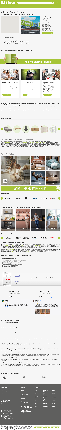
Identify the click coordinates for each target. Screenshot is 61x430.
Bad (54, 107)
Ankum (36, 390)
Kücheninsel (13, 251)
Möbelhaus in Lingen (27, 106)
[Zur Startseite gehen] (8, 3)
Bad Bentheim (45, 390)
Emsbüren (53, 391)
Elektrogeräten (23, 245)
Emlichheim (45, 391)
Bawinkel (44, 377)
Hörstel (44, 397)
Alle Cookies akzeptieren (55, 427)
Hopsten (3, 377)
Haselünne (4, 378)
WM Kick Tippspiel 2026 (25, 402)
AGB (22, 401)
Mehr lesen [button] (6, 306)
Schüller (6, 245)
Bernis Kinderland (24, 395)
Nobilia (3, 245)
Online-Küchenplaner (10, 249)
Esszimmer (47, 107)
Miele (36, 245)
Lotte (36, 399)
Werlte (36, 406)
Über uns (22, 390)
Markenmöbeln (7, 142)
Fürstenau (53, 393)
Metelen (53, 399)
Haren (24, 377)
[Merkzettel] (57, 3)
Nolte (8, 245)
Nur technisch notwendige (39, 427)
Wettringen (53, 406)
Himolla (31, 142)
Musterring (25, 142)
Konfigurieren (47, 427)
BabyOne (22, 391)
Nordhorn (36, 402)
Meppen (24, 376)
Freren (44, 376)
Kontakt (22, 397)
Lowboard (53, 109)
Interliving (33, 142)
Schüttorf (53, 403)
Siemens (39, 245)
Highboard (56, 109)
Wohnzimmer (44, 107)
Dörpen (36, 391)
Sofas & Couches (27, 109)
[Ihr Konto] (59, 3)
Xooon (44, 142)
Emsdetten (36, 393)
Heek (53, 396)
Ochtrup (44, 402)
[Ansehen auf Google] (3, 301)
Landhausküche (28, 251)
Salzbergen (45, 403)
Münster (36, 400)
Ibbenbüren (54, 397)
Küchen (7, 244)
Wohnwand (41, 109)
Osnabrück (4, 376)
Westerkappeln (45, 406)
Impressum (23, 398)
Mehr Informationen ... (29, 425)
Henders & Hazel (38, 142)
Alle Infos (25, 94)
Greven (36, 394)
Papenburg (36, 403)
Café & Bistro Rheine (24, 394)
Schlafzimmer (52, 107)
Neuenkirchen (54, 400)
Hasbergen (36, 396)
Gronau (44, 394)
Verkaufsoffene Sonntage (47, 33)
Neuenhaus (45, 400)
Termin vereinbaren (6, 94)
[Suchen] (53, 3)
